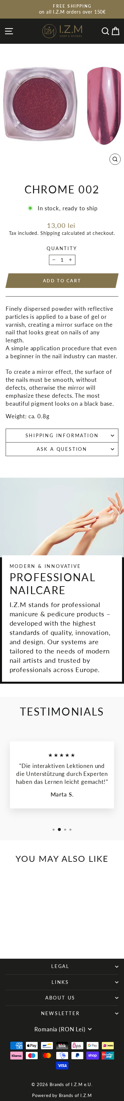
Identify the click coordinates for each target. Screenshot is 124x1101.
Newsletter (60, 1013)
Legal (60, 966)
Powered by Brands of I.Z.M (62, 1095)
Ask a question (62, 449)
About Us (60, 997)
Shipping (50, 233)
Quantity (62, 248)
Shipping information (62, 435)
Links (60, 982)
